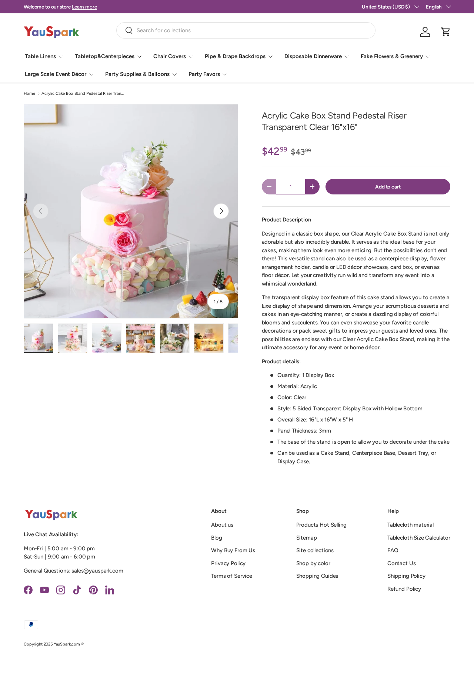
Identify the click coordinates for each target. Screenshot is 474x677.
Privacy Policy (228, 563)
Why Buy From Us (233, 550)
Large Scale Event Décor (55, 74)
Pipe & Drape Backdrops (235, 56)
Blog (216, 537)
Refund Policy (404, 589)
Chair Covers (169, 56)
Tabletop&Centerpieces (104, 56)
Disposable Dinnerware (313, 56)
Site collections (315, 550)
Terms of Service (231, 576)
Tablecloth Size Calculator (418, 537)
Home (29, 93)
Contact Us (401, 563)
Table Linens (40, 56)
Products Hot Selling (321, 524)
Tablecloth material (410, 524)
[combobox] (246, 30)
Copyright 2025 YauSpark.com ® (54, 644)
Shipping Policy (406, 576)
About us (222, 524)
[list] (131, 211)
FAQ (392, 550)
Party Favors (204, 74)
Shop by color (313, 563)
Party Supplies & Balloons (137, 74)
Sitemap (306, 537)
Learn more (84, 7)
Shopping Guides (317, 576)
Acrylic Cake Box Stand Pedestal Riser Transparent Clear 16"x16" (83, 93)
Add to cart (387, 187)
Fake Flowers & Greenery (392, 56)
